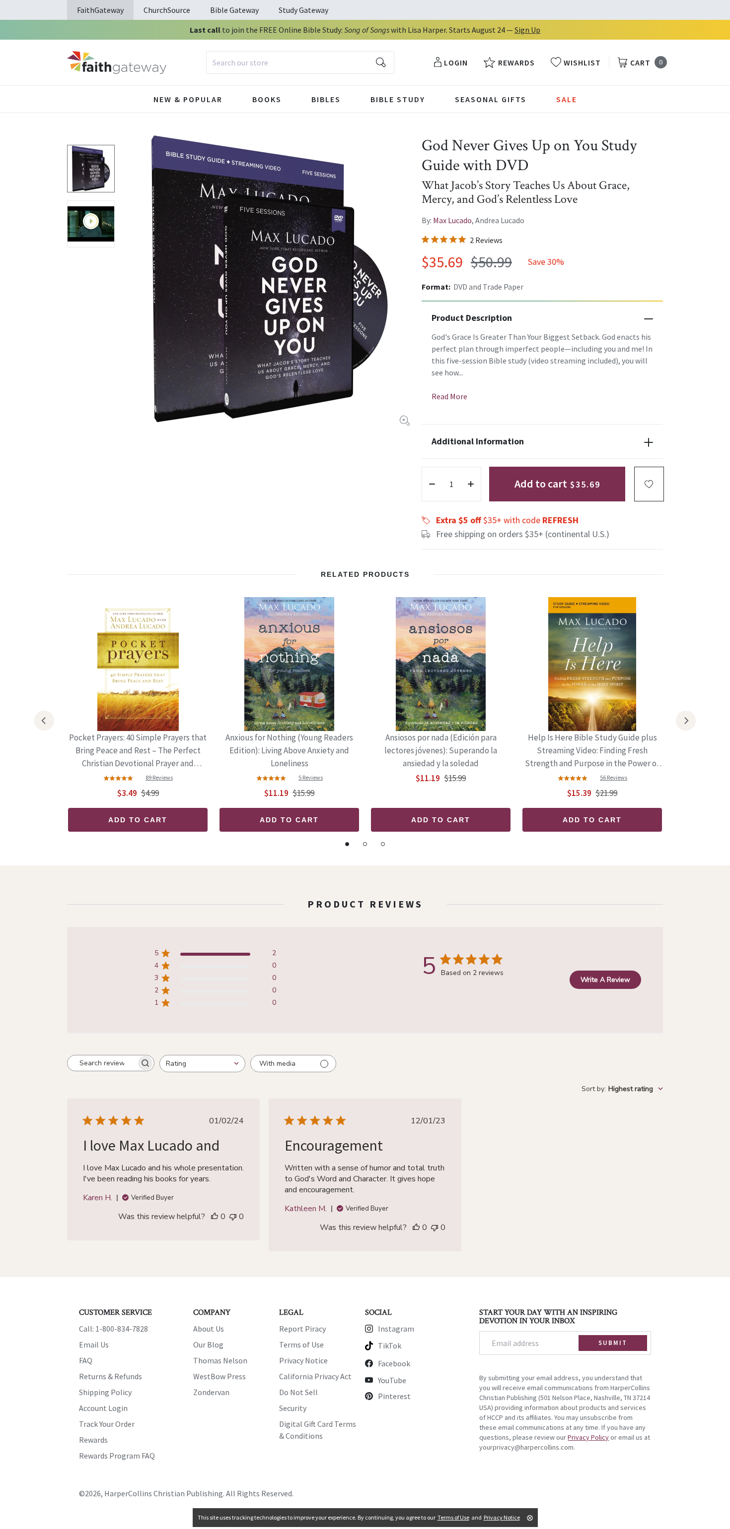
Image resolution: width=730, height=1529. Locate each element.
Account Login (103, 1408)
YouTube (392, 1380)
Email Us (94, 1344)
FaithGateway (100, 10)
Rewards (93, 1440)
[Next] (686, 721)
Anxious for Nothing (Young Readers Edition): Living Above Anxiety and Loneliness (289, 750)
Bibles (326, 99)
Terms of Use (301, 1344)
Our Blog (208, 1344)
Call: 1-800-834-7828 (113, 1329)
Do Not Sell (298, 1392)
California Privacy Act (315, 1376)
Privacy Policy (588, 1437)
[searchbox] (102, 1063)
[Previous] (44, 721)
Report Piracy (302, 1329)
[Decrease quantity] (432, 484)
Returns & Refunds (110, 1376)
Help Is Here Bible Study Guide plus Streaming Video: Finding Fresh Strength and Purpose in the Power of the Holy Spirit (592, 751)
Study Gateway (303, 10)
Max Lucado (452, 220)
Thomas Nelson (220, 1360)
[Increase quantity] (471, 484)
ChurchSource (167, 10)
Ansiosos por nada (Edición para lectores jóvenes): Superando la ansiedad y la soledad (440, 750)
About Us (208, 1329)
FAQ (85, 1360)
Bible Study (397, 99)
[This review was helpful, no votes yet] (214, 1216)
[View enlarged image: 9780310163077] (269, 279)
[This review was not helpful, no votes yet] (232, 1216)
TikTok (389, 1345)
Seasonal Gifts (490, 99)
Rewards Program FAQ (117, 1456)
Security (292, 1408)
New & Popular (187, 99)
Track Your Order (107, 1424)
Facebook (394, 1363)
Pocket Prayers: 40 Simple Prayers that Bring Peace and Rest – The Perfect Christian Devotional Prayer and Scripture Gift (138, 751)
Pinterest (394, 1396)
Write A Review (605, 979)
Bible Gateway (234, 10)
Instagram (396, 1329)
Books (267, 99)
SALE (566, 99)
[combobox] (300, 62)
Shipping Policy (105, 1392)
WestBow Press (219, 1376)
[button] (649, 484)
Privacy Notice (303, 1360)
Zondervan (211, 1392)
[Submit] (381, 62)
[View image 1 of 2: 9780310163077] (91, 168)
